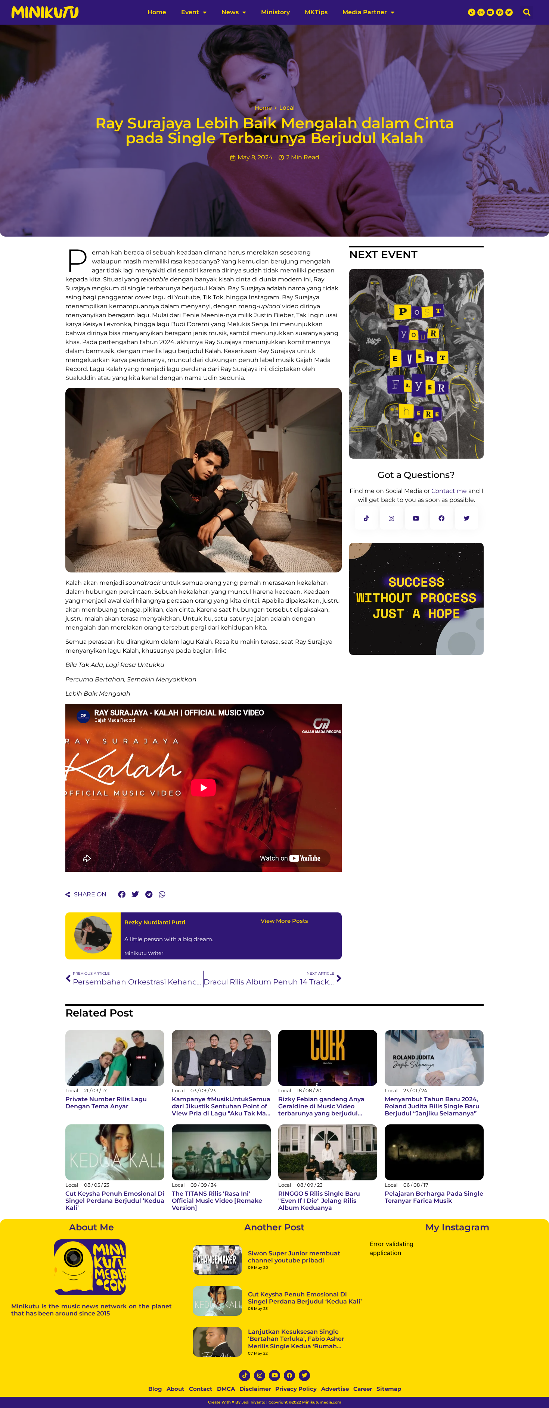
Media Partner (364, 12)
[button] (526, 12)
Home (157, 12)
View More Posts (284, 921)
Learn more (135, 1394)
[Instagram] (481, 12)
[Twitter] (509, 12)
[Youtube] (490, 12)
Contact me (449, 490)
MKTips (316, 12)
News (230, 12)
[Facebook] (499, 12)
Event (190, 12)
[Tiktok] (471, 12)
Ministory (275, 12)
